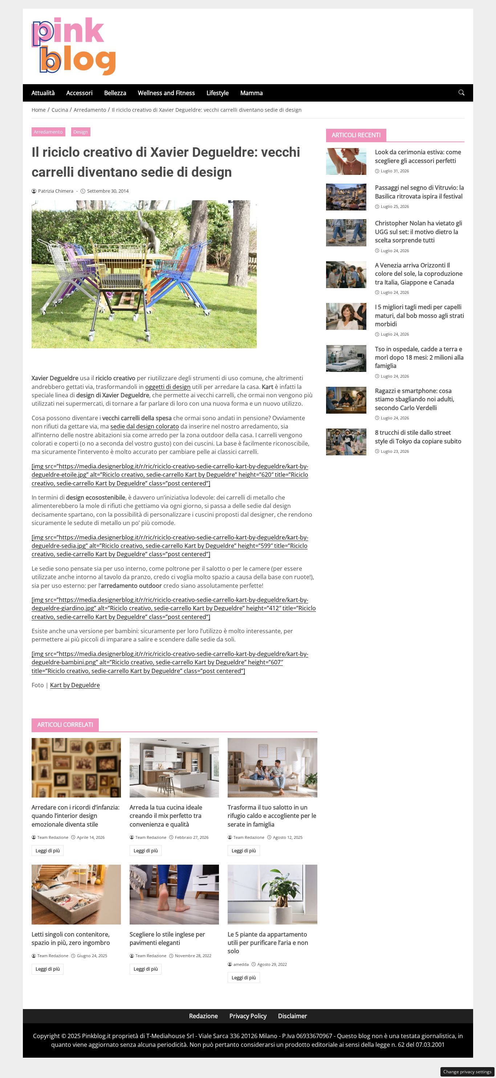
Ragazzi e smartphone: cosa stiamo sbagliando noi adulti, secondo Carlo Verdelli (414, 398)
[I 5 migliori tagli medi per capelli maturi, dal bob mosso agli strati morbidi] (346, 316)
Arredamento (48, 131)
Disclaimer (292, 1016)
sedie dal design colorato (144, 426)
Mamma (251, 93)
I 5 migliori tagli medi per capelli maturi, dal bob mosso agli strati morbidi (419, 315)
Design (80, 131)
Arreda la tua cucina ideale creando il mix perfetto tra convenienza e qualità (166, 815)
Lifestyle (218, 93)
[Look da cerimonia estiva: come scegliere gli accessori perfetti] (346, 161)
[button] (461, 93)
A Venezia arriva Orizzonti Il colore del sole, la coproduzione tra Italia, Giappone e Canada (419, 273)
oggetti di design (168, 387)
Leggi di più (48, 850)
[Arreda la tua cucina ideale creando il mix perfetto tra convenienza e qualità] (174, 768)
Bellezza (115, 93)
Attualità (43, 93)
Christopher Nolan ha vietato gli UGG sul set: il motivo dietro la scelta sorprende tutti (418, 231)
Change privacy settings (467, 1072)
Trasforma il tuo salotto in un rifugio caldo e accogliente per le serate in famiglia (272, 815)
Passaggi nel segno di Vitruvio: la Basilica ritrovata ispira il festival (419, 192)
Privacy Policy (248, 1016)
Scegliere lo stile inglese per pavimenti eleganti (167, 938)
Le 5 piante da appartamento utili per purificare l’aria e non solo (268, 942)
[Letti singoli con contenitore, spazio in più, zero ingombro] (76, 894)
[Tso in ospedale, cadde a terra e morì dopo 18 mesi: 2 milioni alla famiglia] (346, 358)
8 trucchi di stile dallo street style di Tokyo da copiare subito (418, 437)
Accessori (79, 93)
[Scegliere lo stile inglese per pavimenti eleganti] (174, 894)
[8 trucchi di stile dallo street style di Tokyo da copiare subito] (346, 442)
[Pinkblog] (73, 46)
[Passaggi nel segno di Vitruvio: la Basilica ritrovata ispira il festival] (346, 197)
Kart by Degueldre (75, 685)
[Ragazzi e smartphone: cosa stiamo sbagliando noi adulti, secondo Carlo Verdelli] (346, 399)
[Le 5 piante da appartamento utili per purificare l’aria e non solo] (272, 894)
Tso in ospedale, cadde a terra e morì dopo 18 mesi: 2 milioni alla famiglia (419, 357)
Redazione (203, 1016)
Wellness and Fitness (166, 93)
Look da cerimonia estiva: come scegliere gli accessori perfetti (418, 156)
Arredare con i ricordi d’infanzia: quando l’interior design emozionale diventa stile (75, 815)
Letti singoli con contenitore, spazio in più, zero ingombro (71, 938)
